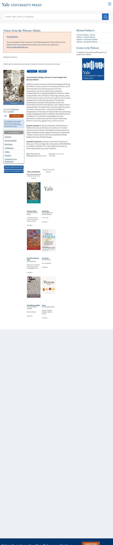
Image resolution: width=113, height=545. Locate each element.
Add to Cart (16, 116)
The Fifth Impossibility (33, 305)
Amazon (8, 137)
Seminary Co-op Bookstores (11, 160)
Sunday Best (45, 211)
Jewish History (89, 37)
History (79, 37)
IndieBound (9, 148)
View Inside (14, 103)
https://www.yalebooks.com (17, 47)
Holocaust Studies (91, 39)
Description (32, 71)
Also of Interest (33, 172)
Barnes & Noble (10, 140)
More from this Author (48, 170)
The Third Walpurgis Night (33, 259)
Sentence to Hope (32, 211)
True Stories (45, 258)
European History (90, 42)
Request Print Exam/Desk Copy (14, 171)
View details (29, 225)
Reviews (43, 71)
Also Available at (13, 132)
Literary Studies (82, 35)
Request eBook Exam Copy (14, 167)
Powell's (8, 155)
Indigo (7, 152)
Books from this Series (34, 177)
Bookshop (8, 144)
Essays (44, 305)
